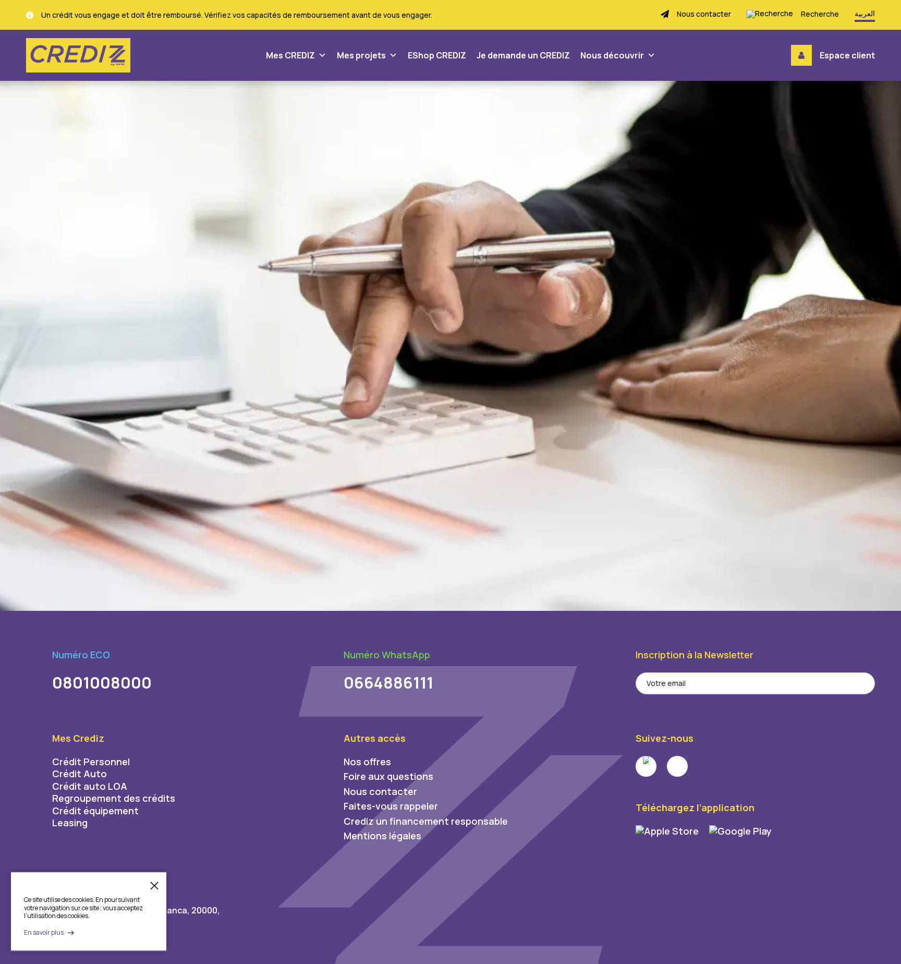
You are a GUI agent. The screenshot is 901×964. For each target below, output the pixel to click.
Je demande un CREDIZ (523, 55)
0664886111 (388, 682)
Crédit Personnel (91, 761)
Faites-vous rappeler (391, 806)
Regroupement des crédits (113, 798)
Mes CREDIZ (290, 55)
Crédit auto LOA (89, 786)
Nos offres (367, 761)
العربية (865, 13)
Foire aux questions (388, 776)
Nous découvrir (612, 55)
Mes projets (361, 55)
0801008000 (102, 682)
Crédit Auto (79, 773)
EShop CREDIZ (437, 55)
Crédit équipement (95, 810)
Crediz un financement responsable (426, 821)
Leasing (70, 822)
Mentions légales (382, 835)
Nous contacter (380, 791)
